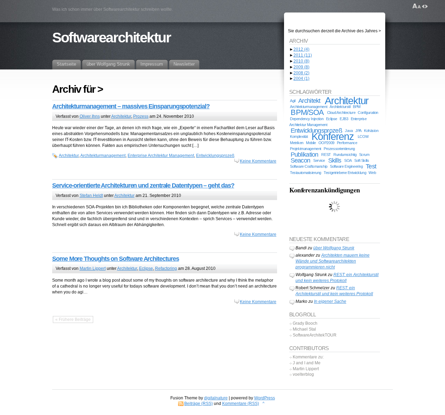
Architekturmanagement (103, 155)
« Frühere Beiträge (73, 319)
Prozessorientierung (339, 149)
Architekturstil (340, 107)
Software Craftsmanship (308, 166)
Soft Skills (361, 160)
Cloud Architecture (341, 112)
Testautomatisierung (305, 173)
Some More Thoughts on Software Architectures (115, 258)
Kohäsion (371, 130)
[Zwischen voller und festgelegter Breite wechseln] (425, 6)
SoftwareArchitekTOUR (315, 335)
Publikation (304, 154)
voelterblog (303, 374)
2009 (301, 67)
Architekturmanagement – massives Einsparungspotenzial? (131, 106)
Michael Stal (304, 329)
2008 (301, 72)
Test (371, 166)
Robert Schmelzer (313, 287)
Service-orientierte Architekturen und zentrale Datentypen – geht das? (143, 185)
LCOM (363, 136)
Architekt (309, 100)
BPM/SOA (307, 112)
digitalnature (216, 398)
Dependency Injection (306, 119)
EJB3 (344, 119)
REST (326, 154)
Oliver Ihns (90, 116)
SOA (348, 160)
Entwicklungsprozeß (215, 155)
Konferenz (333, 136)
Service (319, 160)
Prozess (140, 116)
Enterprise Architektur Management (161, 155)
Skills (334, 160)
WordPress (264, 398)
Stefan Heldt (91, 195)
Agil (292, 101)
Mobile (311, 143)
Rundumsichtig (344, 154)
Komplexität (299, 136)
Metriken (297, 143)
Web (372, 173)
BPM (357, 107)
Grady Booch (305, 323)
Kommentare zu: (308, 357)
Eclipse (146, 268)
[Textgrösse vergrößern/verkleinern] (416, 6)
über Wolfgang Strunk (333, 248)
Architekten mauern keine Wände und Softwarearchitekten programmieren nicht (333, 261)
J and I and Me (307, 362)
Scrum (364, 154)
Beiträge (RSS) (198, 403)
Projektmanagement (305, 149)
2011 (302, 55)
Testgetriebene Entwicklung (345, 173)
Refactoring (166, 268)
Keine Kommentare (258, 161)
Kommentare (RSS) (240, 403)
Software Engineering (346, 166)
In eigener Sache (330, 301)
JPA (358, 130)
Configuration (368, 112)
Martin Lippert (93, 268)
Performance (347, 143)
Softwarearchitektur (111, 37)
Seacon (300, 160)
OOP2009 (326, 143)
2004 (301, 78)
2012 (301, 49)
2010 (301, 61)
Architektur (121, 116)
